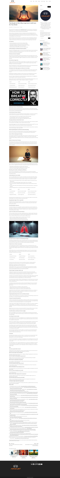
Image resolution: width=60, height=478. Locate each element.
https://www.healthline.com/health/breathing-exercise (28, 386)
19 (23, 300)
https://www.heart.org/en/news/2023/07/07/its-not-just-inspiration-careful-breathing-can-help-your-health (24, 392)
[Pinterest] (36, 464)
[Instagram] (35, 464)
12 (11, 143)
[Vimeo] (39, 464)
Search (41, 5)
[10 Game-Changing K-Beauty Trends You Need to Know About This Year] (41, 49)
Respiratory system (14, 440)
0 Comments (47, 46)
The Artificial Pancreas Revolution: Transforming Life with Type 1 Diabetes (46, 68)
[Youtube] (41, 464)
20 (30, 301)
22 (22, 318)
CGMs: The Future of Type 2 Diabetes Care (14, 456)
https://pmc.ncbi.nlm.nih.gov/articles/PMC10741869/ (17, 411)
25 (11, 344)
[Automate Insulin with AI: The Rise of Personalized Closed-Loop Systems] (41, 64)
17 (32, 273)
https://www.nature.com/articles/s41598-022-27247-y (22, 438)
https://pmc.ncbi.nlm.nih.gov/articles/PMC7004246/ (16, 421)
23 (35, 323)
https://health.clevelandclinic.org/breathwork (16, 417)
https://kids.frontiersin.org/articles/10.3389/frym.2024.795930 (18, 402)
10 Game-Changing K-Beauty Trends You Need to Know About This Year (47, 49)
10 (22, 127)
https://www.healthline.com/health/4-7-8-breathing (31, 427)
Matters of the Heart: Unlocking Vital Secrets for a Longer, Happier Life (33, 457)
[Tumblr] (38, 464)
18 (30, 272)
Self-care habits (17, 440)
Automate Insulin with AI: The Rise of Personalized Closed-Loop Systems (46, 64)
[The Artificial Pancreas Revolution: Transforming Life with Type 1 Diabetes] (41, 68)
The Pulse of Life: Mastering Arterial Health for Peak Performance (23, 457)
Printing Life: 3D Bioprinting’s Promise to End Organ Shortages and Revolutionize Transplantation (46, 44)
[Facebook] (33, 464)
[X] (31, 464)
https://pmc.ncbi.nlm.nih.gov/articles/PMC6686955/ (31, 436)
